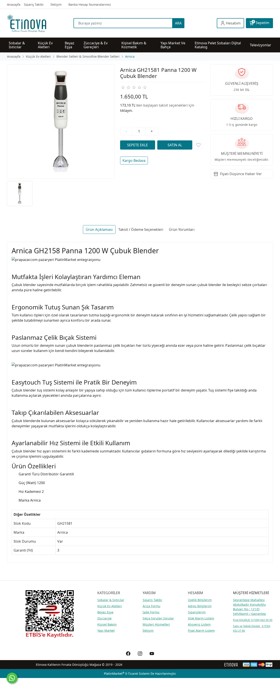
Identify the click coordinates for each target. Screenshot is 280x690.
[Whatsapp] (12, 678)
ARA (178, 23)
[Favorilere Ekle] (198, 145)
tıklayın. (126, 110)
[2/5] (125, 87)
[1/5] (123, 87)
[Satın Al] (174, 145)
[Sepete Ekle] (137, 145)
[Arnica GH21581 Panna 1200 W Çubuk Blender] (61, 121)
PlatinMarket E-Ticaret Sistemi (127, 673)
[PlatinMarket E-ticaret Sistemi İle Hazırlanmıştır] (231, 664)
